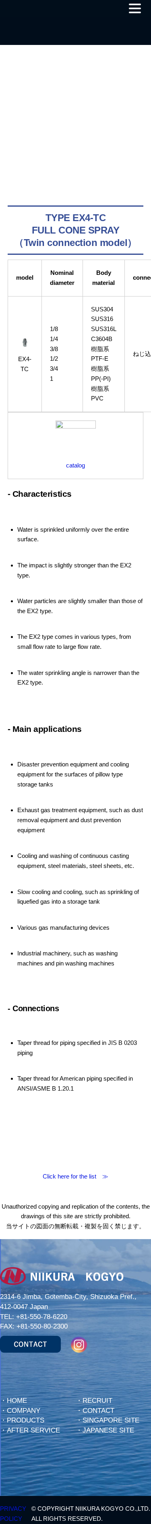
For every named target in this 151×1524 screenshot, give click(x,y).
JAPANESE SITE (108, 1430)
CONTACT (98, 1410)
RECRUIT (97, 1400)
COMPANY (23, 1410)
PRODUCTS (25, 1420)
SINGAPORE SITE (111, 1420)
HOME (17, 1400)
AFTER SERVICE (33, 1430)
